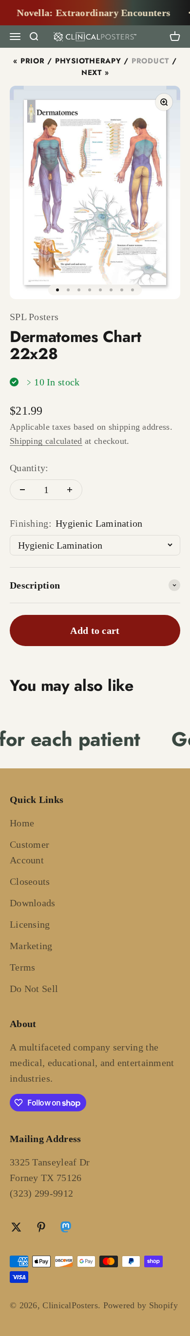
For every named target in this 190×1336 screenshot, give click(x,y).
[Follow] (65, 1228)
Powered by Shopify (140, 1305)
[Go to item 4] (89, 289)
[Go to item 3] (78, 289)
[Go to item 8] (132, 289)
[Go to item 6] (111, 289)
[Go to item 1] (57, 289)
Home (22, 823)
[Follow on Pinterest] (41, 1227)
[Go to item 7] (121, 289)
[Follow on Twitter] (16, 1227)
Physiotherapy (88, 61)
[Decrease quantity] (22, 489)
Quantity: (29, 467)
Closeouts (30, 881)
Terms (23, 967)
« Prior (28, 61)
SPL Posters (34, 316)
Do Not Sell (34, 988)
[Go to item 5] (100, 289)
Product (150, 61)
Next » (95, 72)
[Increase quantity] (69, 489)
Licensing (30, 924)
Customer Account (29, 852)
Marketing (31, 945)
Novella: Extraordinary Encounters (89, 12)
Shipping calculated (46, 441)
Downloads (33, 902)
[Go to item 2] (68, 289)
